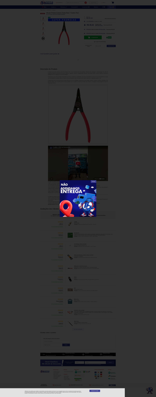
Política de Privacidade (45, 393)
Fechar (93, 181)
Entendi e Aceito (94, 390)
